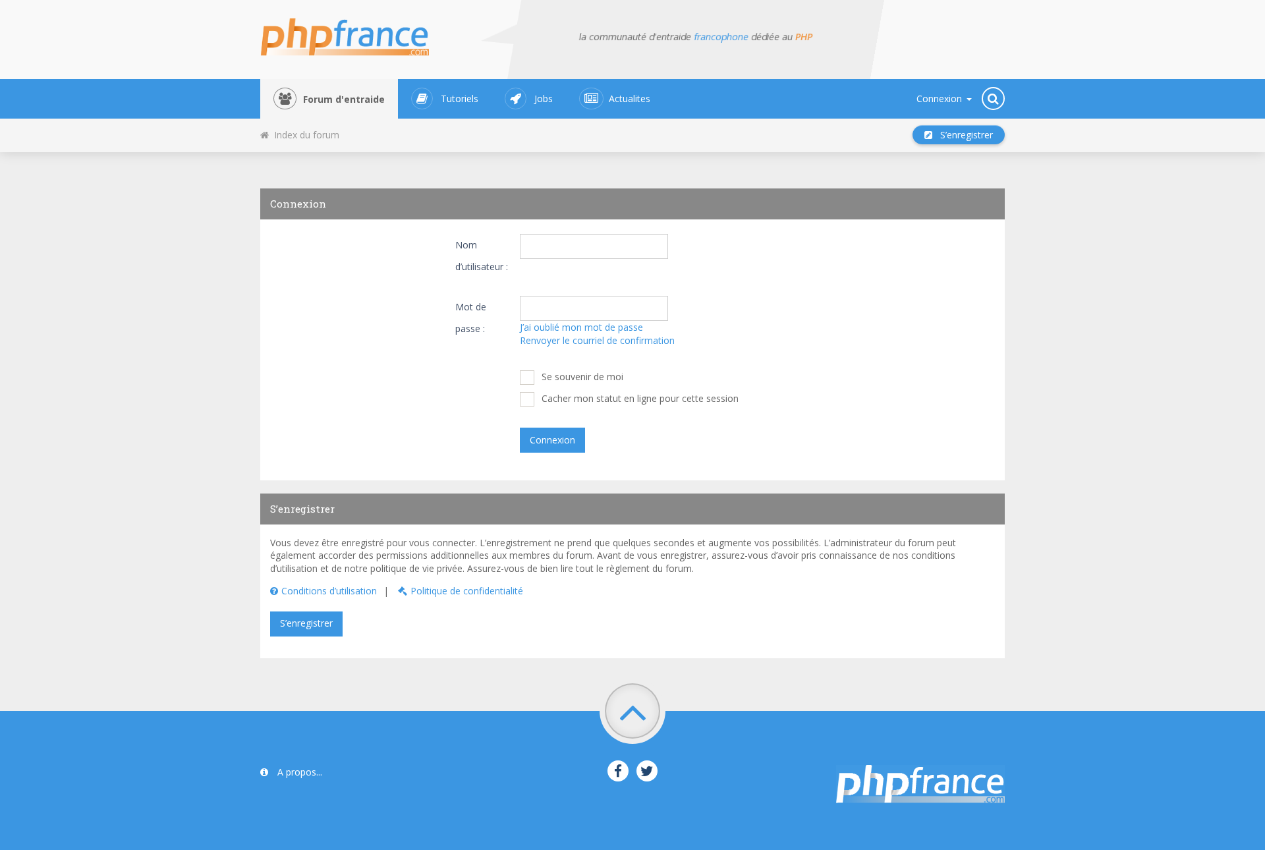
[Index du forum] (352, 33)
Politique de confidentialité (466, 590)
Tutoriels (459, 98)
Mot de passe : (470, 317)
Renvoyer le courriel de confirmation (597, 340)
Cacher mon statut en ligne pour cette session (639, 398)
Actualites (629, 98)
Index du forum (304, 134)
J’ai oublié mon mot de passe (581, 327)
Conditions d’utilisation (329, 590)
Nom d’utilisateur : (481, 256)
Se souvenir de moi (581, 376)
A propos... (298, 772)
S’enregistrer (962, 134)
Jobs (543, 98)
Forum (344, 99)
